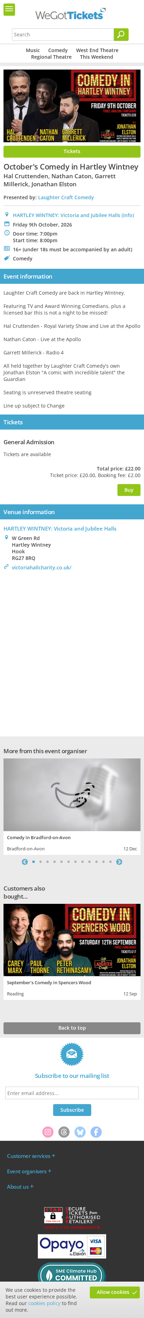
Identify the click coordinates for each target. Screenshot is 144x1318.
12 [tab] (110, 861)
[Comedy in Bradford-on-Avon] (72, 794)
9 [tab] (89, 861)
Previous (24, 861)
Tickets (72, 151)
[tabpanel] (72, 806)
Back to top (72, 1027)
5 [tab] (61, 861)
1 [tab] (33, 861)
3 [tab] (47, 861)
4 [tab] (54, 861)
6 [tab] (68, 861)
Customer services (28, 1155)
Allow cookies (113, 1292)
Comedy (58, 50)
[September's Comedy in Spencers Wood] (72, 939)
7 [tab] (75, 861)
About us (17, 1186)
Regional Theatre (51, 56)
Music (33, 50)
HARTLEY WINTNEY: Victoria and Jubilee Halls (66, 215)
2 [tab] (40, 861)
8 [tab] (82, 861)
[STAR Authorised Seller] (72, 1228)
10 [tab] (96, 861)
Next (119, 861)
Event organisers (26, 1171)
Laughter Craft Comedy (66, 197)
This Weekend (96, 56)
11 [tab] (103, 861)
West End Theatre (97, 50)
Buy (129, 490)
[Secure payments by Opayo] (72, 1257)
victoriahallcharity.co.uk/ (41, 567)
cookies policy (44, 1303)
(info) (128, 215)
